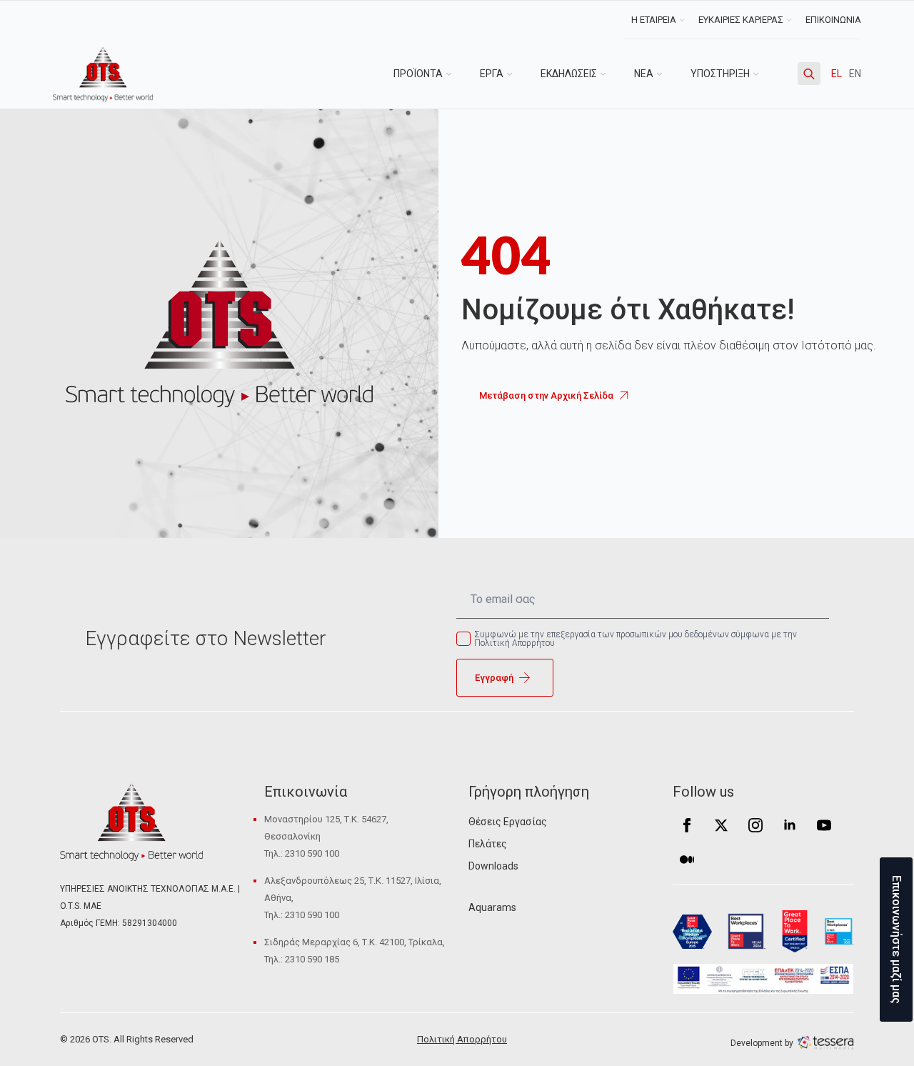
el (836, 73)
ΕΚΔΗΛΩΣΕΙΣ (569, 73)
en (855, 73)
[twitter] (721, 825)
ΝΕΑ (643, 73)
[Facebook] (687, 825)
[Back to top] (35, 1030)
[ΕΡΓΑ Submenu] (514, 73)
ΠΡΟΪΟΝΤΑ (418, 73)
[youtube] (824, 825)
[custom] (687, 859)
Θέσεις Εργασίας (507, 821)
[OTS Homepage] (103, 73)
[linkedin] (789, 825)
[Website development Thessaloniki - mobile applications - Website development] (825, 1042)
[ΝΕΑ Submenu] (664, 73)
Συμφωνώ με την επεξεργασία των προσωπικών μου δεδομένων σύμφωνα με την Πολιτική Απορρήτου (635, 638)
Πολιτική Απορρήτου (462, 1039)
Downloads (493, 866)
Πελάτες (487, 844)
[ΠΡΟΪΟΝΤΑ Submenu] (454, 73)
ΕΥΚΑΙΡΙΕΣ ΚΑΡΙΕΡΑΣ (740, 19)
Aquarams (492, 907)
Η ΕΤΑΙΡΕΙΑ (653, 19)
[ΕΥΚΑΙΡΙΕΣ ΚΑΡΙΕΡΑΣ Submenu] (790, 20)
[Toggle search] (809, 73)
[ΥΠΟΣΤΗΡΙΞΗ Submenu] (761, 73)
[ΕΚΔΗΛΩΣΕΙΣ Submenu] (608, 73)
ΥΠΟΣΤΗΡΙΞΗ (720, 73)
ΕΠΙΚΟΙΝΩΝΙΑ (833, 19)
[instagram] (755, 825)
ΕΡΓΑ (491, 73)
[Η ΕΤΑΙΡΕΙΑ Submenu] (683, 20)
